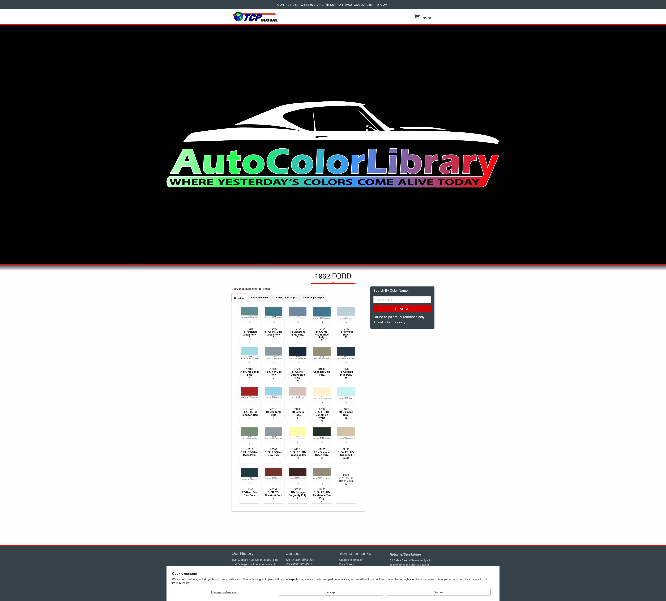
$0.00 (426, 18)
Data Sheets (347, 564)
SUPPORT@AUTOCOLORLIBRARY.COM (358, 5)
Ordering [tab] (239, 298)
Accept (331, 592)
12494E (322, 334)
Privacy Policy (181, 583)
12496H (298, 374)
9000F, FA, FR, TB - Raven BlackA (346, 479)
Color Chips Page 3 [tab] (313, 297)
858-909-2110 (313, 5)
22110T (346, 454)
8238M (322, 414)
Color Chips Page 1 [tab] (260, 297)
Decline (438, 592)
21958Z (322, 495)
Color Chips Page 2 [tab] (286, 297)
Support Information (351, 560)
